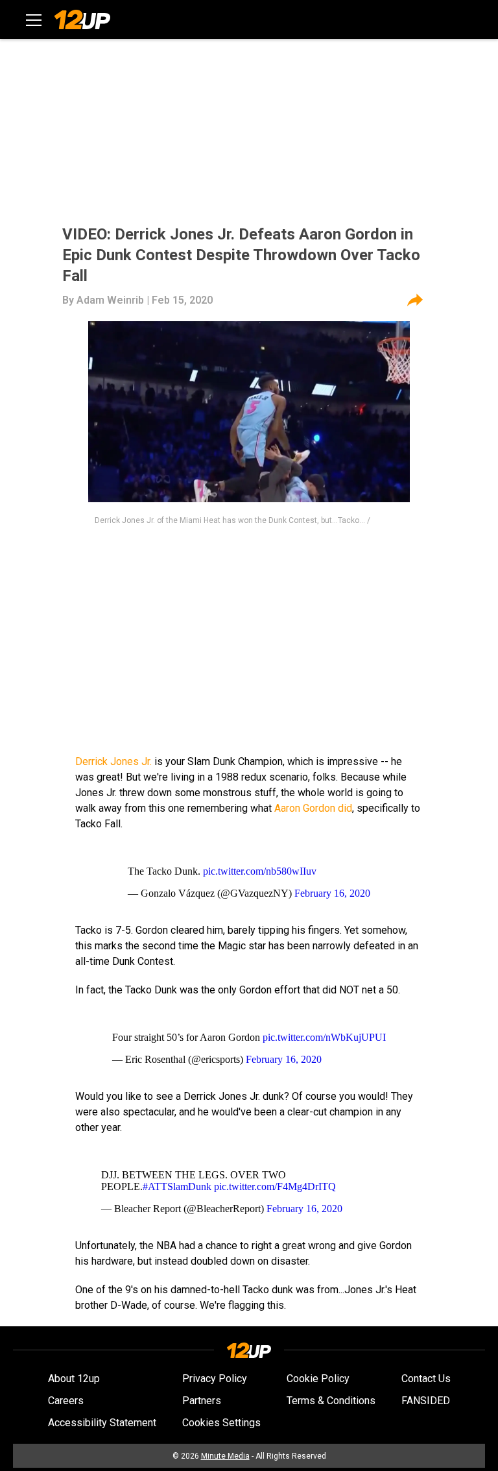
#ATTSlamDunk (177, 1186)
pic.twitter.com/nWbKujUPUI (324, 1037)
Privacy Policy (214, 1378)
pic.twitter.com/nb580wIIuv (259, 871)
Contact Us (426, 1378)
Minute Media (225, 1456)
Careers (66, 1400)
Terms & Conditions (331, 1400)
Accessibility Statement (102, 1422)
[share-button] (415, 300)
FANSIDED (425, 1400)
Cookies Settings (221, 1422)
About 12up (74, 1378)
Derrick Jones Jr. (113, 761)
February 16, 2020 (332, 893)
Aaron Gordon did (313, 808)
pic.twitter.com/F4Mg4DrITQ (275, 1186)
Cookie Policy (318, 1378)
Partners (201, 1400)
